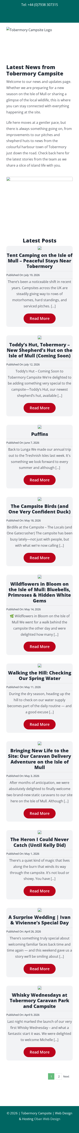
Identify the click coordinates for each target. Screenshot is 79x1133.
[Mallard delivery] (39, 743)
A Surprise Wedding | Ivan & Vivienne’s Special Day (39, 920)
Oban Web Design (47, 1119)
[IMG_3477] (39, 498)
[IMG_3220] (39, 987)
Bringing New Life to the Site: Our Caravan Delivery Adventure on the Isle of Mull (39, 758)
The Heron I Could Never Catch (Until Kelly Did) (39, 842)
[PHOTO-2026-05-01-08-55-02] (39, 831)
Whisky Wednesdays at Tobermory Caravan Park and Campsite (39, 1000)
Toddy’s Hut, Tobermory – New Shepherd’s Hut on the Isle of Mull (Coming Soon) (39, 350)
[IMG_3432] (39, 576)
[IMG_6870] (39, 909)
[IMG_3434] (39, 665)
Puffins (39, 434)
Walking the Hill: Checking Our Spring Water (39, 675)
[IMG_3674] (39, 337)
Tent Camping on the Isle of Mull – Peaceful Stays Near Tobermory (39, 260)
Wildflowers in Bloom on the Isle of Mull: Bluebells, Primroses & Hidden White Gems (39, 592)
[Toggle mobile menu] (71, 29)
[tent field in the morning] (39, 247)
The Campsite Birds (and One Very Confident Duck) (39, 509)
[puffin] (39, 426)
